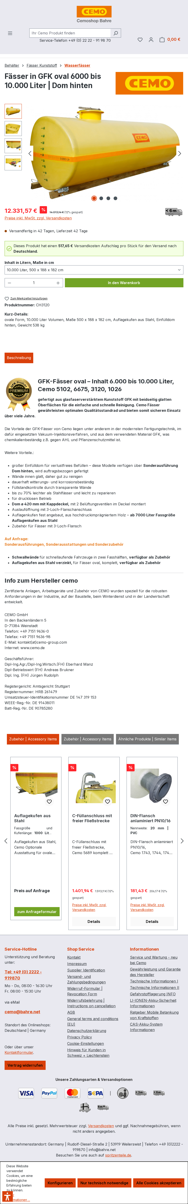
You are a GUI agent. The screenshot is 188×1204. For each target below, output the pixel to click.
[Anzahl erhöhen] (58, 282)
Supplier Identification (86, 970)
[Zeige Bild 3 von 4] (108, 198)
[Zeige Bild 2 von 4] (101, 198)
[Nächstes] (179, 153)
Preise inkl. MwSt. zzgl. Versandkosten (38, 218)
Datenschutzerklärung (86, 1030)
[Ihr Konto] (151, 39)
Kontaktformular (19, 1052)
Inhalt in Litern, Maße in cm (29, 262)
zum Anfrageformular (37, 911)
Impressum (77, 963)
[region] (94, 153)
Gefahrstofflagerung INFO (153, 994)
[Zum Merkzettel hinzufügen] (49, 801)
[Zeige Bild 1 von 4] (94, 198)
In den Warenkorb (124, 282)
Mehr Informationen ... (18, 1197)
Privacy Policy (79, 1037)
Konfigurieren (60, 1183)
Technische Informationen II (154, 987)
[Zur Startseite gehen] (94, 14)
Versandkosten (101, 1126)
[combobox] (70, 33)
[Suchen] (115, 33)
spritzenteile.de (118, 1155)
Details (94, 921)
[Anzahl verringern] (9, 282)
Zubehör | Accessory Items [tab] (33, 739)
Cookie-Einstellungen (85, 1043)
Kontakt (73, 957)
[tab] (19, 358)
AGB (71, 1012)
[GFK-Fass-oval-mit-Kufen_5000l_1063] (104, 153)
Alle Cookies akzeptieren (158, 1183)
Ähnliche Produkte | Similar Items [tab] (147, 739)
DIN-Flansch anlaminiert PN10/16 (150, 818)
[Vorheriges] (29, 153)
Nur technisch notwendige (104, 1183)
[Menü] (10, 33)
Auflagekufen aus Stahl (32, 818)
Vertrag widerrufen (25, 1065)
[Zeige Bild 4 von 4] (115, 198)
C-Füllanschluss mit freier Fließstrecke (92, 818)
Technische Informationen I (154, 981)
